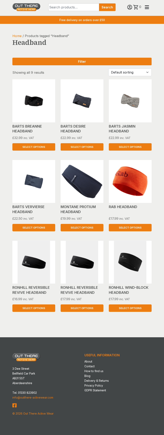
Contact (89, 366)
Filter (82, 61)
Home (17, 36)
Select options (33, 146)
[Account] (130, 7)
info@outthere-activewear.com (32, 397)
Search (107, 7)
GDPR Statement (95, 390)
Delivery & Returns (96, 380)
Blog (87, 376)
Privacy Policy (93, 385)
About (88, 361)
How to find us (93, 371)
